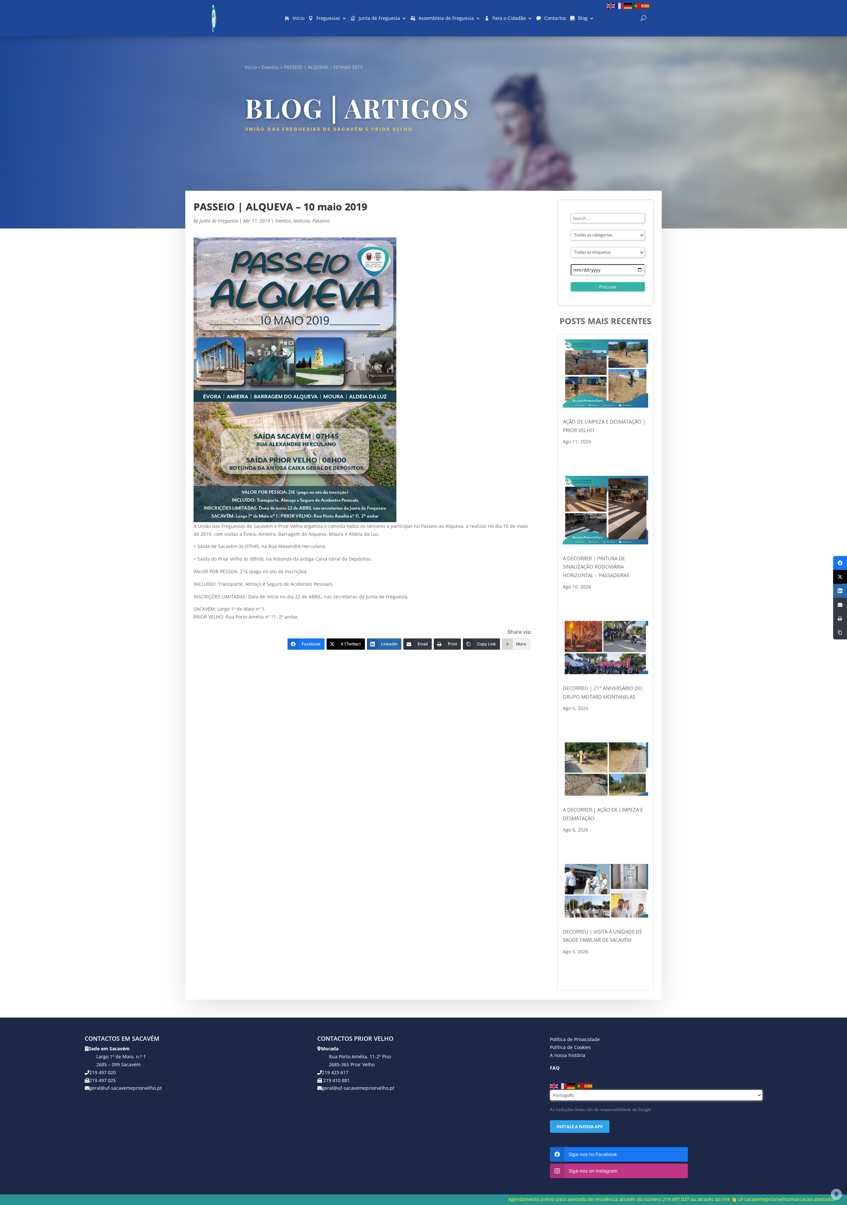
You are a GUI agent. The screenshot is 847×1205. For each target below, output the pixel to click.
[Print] (840, 619)
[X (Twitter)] (840, 577)
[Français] (619, 5)
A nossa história (567, 1055)
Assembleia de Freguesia (446, 18)
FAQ (554, 1068)
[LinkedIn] (840, 591)
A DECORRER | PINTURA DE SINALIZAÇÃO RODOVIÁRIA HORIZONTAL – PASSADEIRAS (596, 566)
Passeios (321, 221)
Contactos (555, 18)
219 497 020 (102, 1072)
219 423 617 (335, 1072)
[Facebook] (840, 563)
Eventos (270, 67)
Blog (583, 18)
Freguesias (328, 18)
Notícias (301, 221)
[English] (611, 5)
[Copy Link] (840, 632)
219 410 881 (336, 1080)
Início (298, 18)
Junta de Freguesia (379, 18)
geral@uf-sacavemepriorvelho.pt (125, 1088)
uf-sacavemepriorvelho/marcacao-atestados (616, 1199)
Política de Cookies (570, 1047)
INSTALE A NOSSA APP (580, 1127)
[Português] (637, 5)
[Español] (645, 5)
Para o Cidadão (509, 18)
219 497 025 (102, 1080)
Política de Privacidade (575, 1039)
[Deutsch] (628, 5)
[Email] (840, 605)
